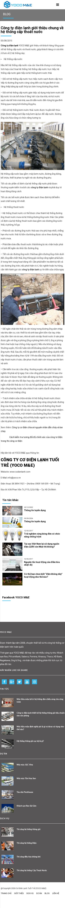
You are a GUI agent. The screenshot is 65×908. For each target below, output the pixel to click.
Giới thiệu (19, 893)
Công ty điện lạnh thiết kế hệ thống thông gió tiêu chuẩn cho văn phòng (41, 714)
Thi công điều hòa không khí (28, 857)
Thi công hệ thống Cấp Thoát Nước (32, 871)
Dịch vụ (30, 893)
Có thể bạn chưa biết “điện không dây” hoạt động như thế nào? (43, 575)
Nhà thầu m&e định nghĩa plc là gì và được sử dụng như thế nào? (40, 728)
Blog (47, 893)
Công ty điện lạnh (9, 45)
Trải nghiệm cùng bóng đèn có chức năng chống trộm (42, 535)
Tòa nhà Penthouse (25, 792)
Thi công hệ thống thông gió (28, 829)
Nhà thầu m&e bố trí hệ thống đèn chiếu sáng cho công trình (40, 700)
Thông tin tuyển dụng (35, 510)
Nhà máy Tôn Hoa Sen (26, 779)
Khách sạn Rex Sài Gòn (26, 806)
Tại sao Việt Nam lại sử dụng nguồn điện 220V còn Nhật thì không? (41, 545)
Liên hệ (55, 893)
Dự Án (39, 893)
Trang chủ (6, 893)
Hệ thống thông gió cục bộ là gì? (30, 741)
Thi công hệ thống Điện (26, 843)
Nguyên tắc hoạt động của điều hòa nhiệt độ (42, 563)
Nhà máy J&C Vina (25, 765)
